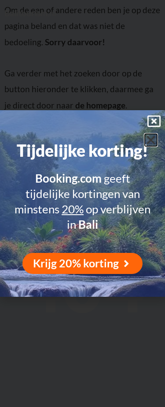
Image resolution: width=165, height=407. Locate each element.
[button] (151, 140)
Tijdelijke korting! (82, 150)
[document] (82, 203)
